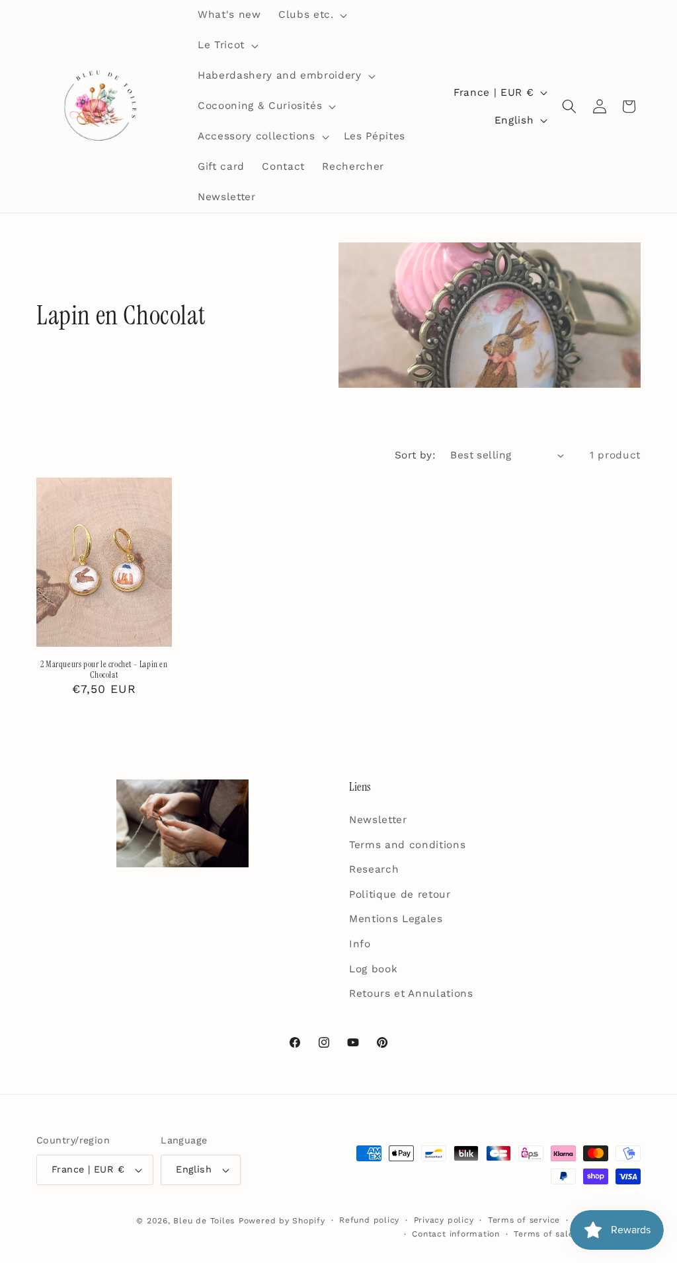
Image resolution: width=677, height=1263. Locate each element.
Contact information (456, 1234)
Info (360, 944)
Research (374, 869)
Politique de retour (400, 894)
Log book (373, 969)
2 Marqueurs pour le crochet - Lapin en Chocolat (104, 670)
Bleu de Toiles (204, 1220)
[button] (311, 15)
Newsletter (378, 820)
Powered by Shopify (282, 1220)
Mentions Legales (396, 919)
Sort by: (415, 455)
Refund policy (369, 1220)
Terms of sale (543, 1234)
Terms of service (524, 1220)
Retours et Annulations (411, 993)
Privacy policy (444, 1220)
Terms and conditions (407, 845)
